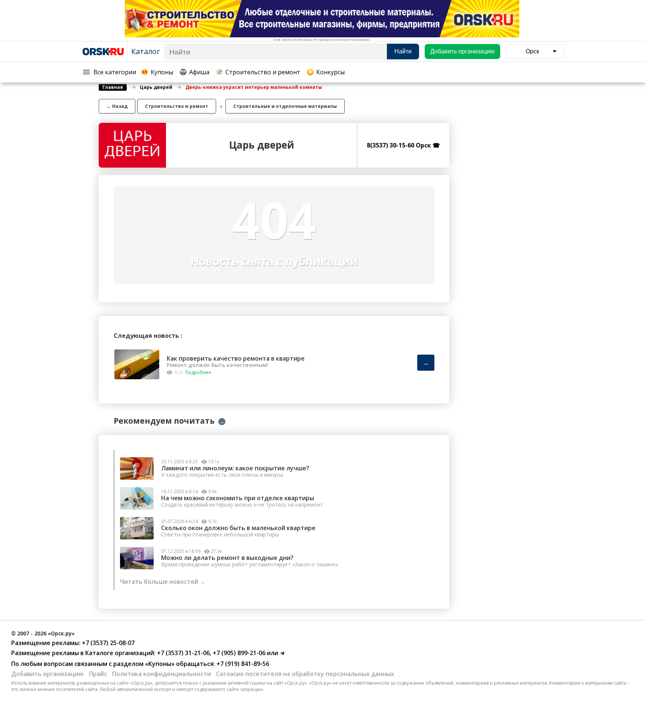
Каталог (145, 51)
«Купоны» (160, 664)
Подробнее (198, 372)
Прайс (98, 674)
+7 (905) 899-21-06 (238, 653)
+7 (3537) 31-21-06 (183, 653)
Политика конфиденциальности (161, 674)
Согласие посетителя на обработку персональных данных (305, 674)
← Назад (117, 106)
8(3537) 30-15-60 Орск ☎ (403, 145)
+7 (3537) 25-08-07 (107, 643)
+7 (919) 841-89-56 (242, 664)
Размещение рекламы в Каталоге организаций (82, 653)
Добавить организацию (47, 674)
